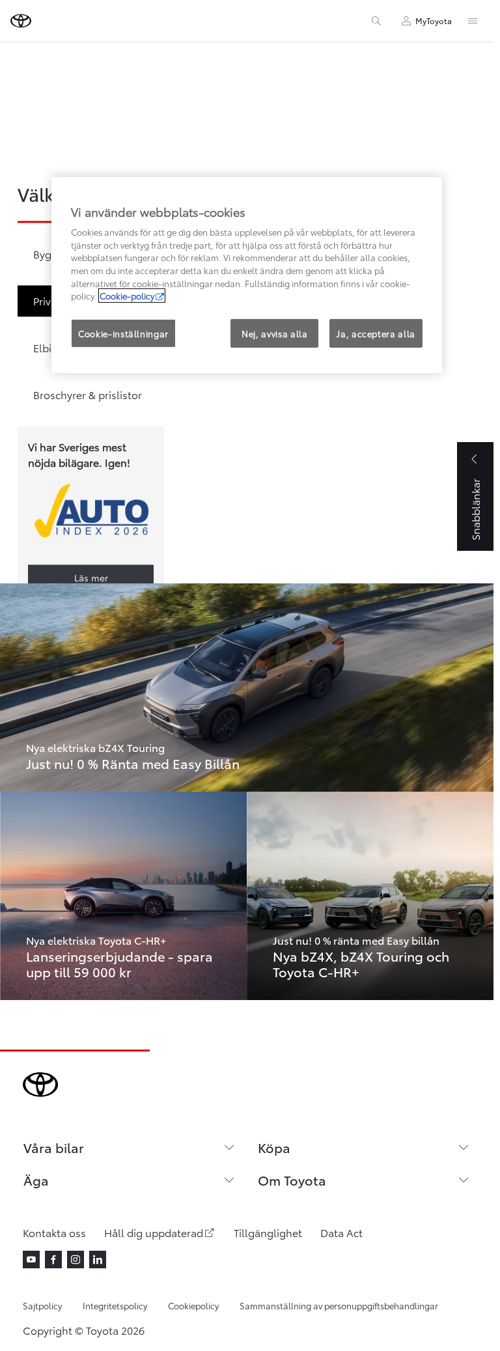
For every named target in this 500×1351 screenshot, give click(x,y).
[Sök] (376, 21)
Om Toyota (292, 1179)
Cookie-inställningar (123, 333)
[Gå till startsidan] (20, 20)
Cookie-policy (127, 295)
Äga (36, 1179)
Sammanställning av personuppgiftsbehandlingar (339, 1305)
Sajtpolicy (42, 1305)
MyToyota (433, 20)
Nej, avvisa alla (274, 333)
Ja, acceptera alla (376, 333)
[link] (246, 687)
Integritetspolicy (115, 1305)
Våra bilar (53, 1147)
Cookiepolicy (193, 1305)
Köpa (274, 1147)
